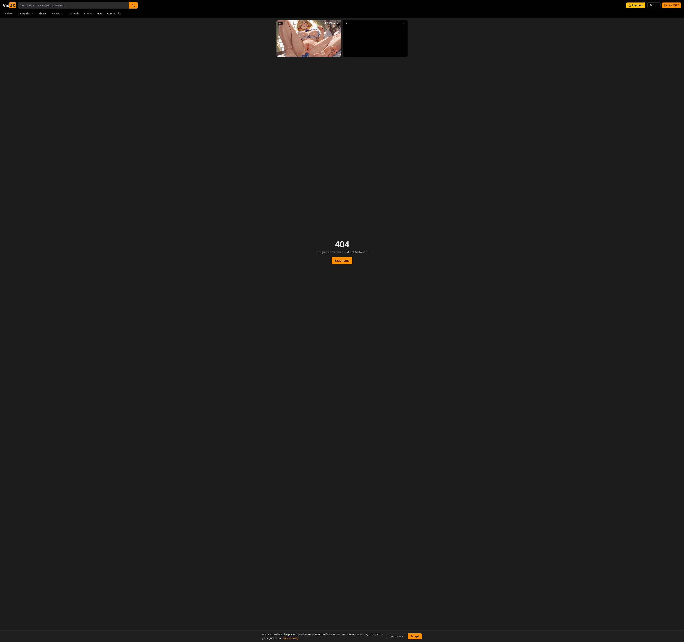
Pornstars (57, 13)
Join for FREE (671, 5)
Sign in (654, 5)
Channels (73, 13)
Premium (637, 5)
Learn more (396, 636)
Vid (9, 5)
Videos (9, 13)
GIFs (99, 13)
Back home (342, 261)
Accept (415, 636)
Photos (88, 13)
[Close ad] (338, 24)
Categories (24, 13)
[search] (133, 5)
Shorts (42, 13)
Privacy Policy (290, 638)
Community (114, 13)
